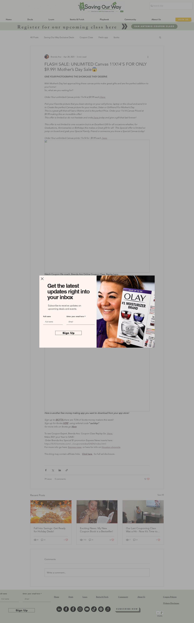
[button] (42, 278)
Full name (47, 316)
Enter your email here (75, 316)
